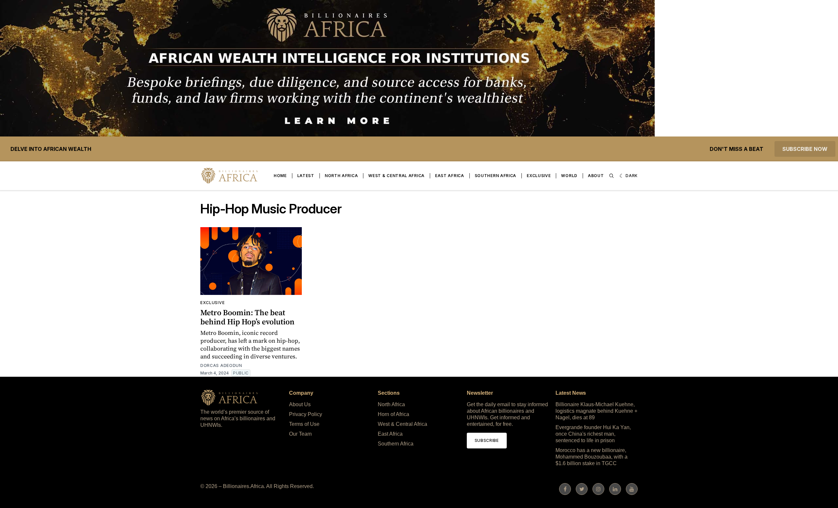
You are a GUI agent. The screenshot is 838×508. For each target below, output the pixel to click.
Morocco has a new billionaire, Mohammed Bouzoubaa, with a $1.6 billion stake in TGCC (592, 456)
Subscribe (487, 440)
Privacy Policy (305, 414)
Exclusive (539, 175)
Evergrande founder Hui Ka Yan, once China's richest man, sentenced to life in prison (593, 434)
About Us (300, 404)
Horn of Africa (393, 414)
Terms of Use (304, 424)
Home (280, 175)
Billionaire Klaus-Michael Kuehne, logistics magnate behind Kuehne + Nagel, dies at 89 (596, 411)
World (569, 175)
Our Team (300, 434)
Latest (305, 175)
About (596, 175)
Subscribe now (805, 149)
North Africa (341, 175)
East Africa (449, 175)
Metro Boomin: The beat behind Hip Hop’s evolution (247, 317)
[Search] (611, 175)
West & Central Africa (396, 175)
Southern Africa (496, 175)
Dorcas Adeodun (221, 365)
